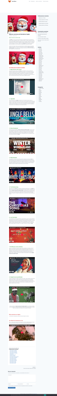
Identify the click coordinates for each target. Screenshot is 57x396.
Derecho (40, 91)
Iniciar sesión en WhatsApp (13, 357)
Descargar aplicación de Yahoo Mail (43, 23)
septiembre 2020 (41, 72)
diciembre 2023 (41, 55)
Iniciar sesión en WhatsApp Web (14, 356)
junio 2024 (40, 49)
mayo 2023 (40, 61)
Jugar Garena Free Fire (13, 358)
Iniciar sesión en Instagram (13, 352)
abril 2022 (40, 64)
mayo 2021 (40, 68)
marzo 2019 (40, 75)
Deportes (40, 90)
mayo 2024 (40, 50)
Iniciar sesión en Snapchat (13, 360)
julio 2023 (40, 60)
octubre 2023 (41, 57)
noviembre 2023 (41, 56)
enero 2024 (40, 54)
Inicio (29, 1)
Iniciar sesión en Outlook (42, 36)
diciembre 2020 (41, 71)
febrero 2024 (40, 53)
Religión (40, 98)
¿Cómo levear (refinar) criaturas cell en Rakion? (29, 368)
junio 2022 (40, 63)
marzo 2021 (40, 70)
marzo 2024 (40, 52)
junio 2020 (40, 73)
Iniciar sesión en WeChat (13, 359)
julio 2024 (40, 48)
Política (40, 95)
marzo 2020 (40, 74)
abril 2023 (40, 62)
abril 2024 (40, 51)
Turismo (40, 100)
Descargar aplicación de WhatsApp (43, 25)
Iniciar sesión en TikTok (13, 361)
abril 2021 (40, 69)
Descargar (40, 92)
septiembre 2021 (41, 65)
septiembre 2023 (41, 58)
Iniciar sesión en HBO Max (13, 351)
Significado (40, 99)
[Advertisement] (28, 7)
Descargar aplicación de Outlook (43, 21)
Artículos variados (41, 88)
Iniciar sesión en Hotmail (44, 32)
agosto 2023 (40, 59)
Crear (39, 89)
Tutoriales (40, 101)
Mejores (40, 93)
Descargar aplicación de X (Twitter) (43, 19)
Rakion (40, 97)
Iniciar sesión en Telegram (13, 350)
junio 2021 (40, 67)
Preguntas (40, 96)
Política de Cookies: (12, 355)
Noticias (40, 94)
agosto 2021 (40, 66)
